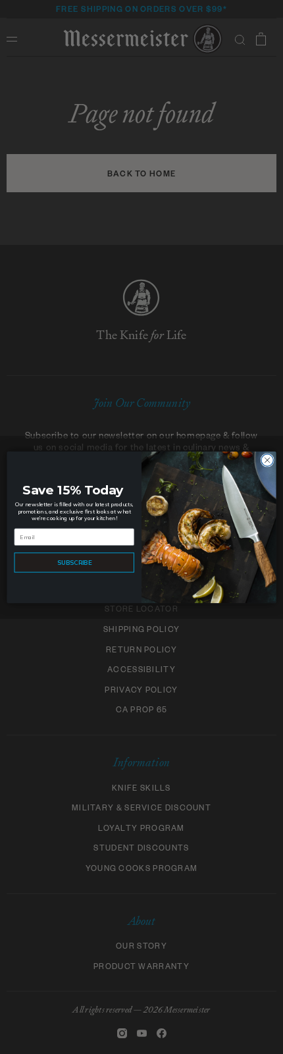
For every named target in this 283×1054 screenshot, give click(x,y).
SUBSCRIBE (74, 562)
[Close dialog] (267, 459)
